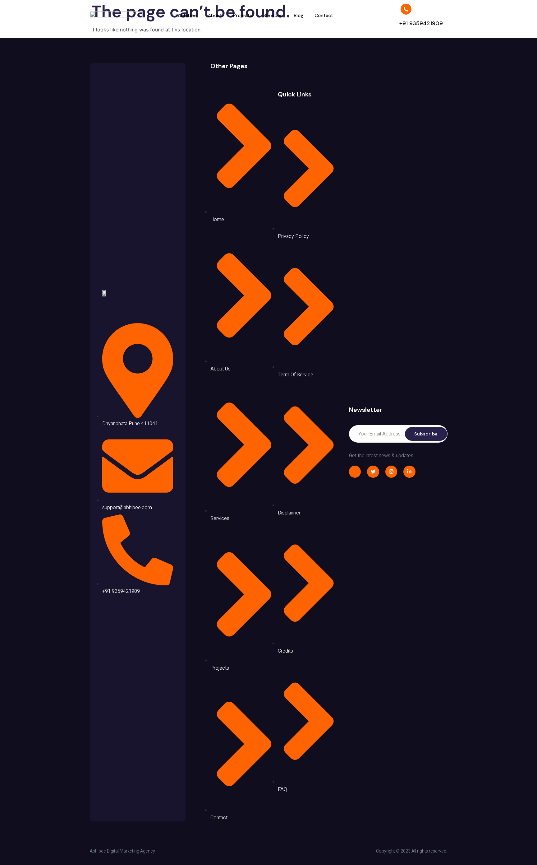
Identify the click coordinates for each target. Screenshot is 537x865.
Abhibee (187, 15)
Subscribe (426, 434)
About (215, 15)
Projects (242, 15)
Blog (298, 15)
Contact (323, 15)
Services (272, 15)
